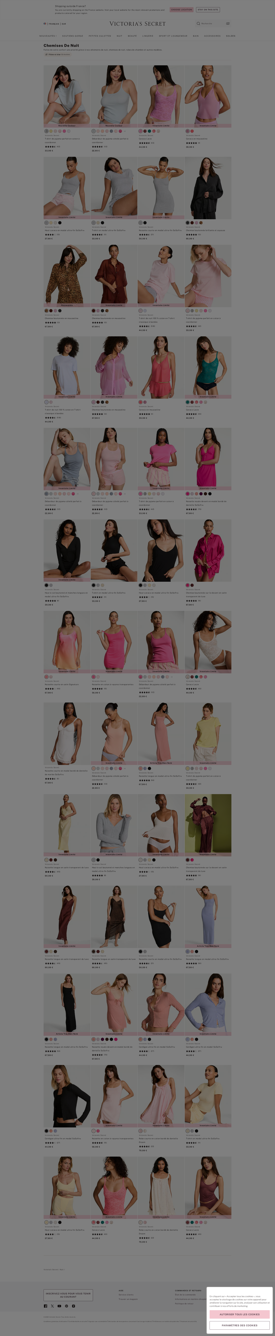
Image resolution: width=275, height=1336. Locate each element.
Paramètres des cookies (239, 1325)
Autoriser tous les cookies (240, 1314)
